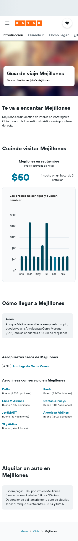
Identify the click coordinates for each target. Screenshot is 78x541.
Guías (24, 531)
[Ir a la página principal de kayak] (28, 23)
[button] (7, 23)
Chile (36, 531)
